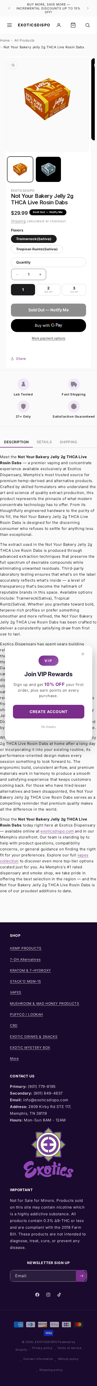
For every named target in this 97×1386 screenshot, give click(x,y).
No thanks (48, 727)
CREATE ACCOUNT (49, 711)
